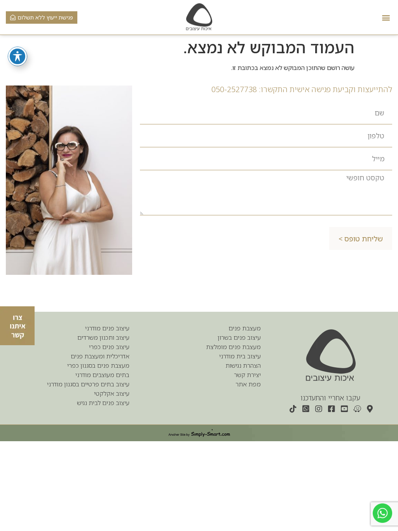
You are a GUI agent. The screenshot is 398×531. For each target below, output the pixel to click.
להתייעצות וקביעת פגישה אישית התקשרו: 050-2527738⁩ (301, 89)
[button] (385, 17)
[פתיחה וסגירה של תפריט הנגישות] (17, 56)
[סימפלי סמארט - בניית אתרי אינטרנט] (199, 433)
